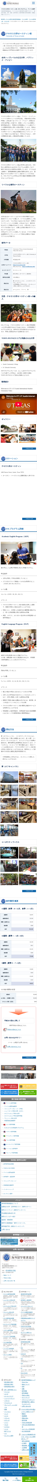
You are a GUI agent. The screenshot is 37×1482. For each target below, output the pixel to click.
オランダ (6, 1420)
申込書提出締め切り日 (8, 1213)
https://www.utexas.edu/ (19, 265)
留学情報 (24, 1391)
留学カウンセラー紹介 (8, 1216)
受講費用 (24, 1416)
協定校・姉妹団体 (7, 1220)
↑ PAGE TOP (29, 448)
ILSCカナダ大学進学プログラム (14, 1128)
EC (21, 1368)
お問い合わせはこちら (14, 1046)
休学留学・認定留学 (9, 1176)
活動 (23, 1389)
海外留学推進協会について (10, 1203)
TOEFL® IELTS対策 (9, 1168)
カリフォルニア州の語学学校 (13, 1116)
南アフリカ (7, 1431)
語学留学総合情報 (8, 1164)
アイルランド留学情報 (12, 1136)
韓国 (5, 1409)
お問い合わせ (6, 1229)
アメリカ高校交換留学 (27, 1312)
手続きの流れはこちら (14, 1029)
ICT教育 (24, 1443)
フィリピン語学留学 (12, 1148)
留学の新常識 (26, 1441)
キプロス (6, 1427)
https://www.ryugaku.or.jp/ (18, 1473)
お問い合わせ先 (26, 1406)
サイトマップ (26, 1397)
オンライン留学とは (26, 1332)
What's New (25, 1382)
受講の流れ (25, 1418)
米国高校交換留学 (9, 1120)
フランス (6, 1418)
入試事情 (24, 1447)
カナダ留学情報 (10, 1124)
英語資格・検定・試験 (28, 1445)
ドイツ (6, 1422)
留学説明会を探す (9, 1386)
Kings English (24, 1373)
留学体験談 (25, 1393)
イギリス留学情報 (11, 1131)
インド (6, 1414)
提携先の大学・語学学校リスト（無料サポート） (17, 1206)
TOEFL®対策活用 (27, 1422)
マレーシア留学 (7, 1354)
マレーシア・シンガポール (10, 1406)
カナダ (6, 1394)
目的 (23, 1386)
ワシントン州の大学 (10, 1118)
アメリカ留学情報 (11, 1103)
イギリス (6, 1400)
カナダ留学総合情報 (8, 1318)
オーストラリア (8, 1396)
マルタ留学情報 (10, 1140)
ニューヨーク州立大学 (14, 1111)
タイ (5, 1433)
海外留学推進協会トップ (28, 1380)
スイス (6, 1416)
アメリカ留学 (25, 19)
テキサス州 (6, 21)
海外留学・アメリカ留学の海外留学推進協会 (11, 19)
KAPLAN (23, 1354)
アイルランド (8, 1403)
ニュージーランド (9, 1398)
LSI (22, 1358)
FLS (22, 1363)
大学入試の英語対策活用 (28, 1426)
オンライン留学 (7, 1193)
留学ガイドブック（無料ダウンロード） (14, 1210)
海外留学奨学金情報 (26, 1294)
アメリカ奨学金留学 (10, 1106)
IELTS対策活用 (26, 1431)
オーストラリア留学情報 (13, 1144)
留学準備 (24, 1420)
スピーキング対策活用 (28, 1429)
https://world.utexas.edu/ (28, 266)
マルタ (6, 1425)
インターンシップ (8, 1189)
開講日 (24, 1414)
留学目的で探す (8, 1384)
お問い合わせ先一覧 (9, 1281)
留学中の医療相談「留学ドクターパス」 (14, 1223)
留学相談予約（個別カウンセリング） (13, 1226)
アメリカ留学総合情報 (9, 1294)
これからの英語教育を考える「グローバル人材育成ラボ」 (28, 1437)
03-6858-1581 (11, 1270)
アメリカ (6, 1392)
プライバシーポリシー (28, 1399)
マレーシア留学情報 (12, 1153)
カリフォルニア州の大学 (12, 1113)
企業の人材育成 (26, 1450)
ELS (22, 1348)
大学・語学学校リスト (10, 1390)
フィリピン (7, 1411)
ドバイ (6, 1429)
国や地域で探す (8, 1382)
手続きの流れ (7, 1278)
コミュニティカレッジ (13, 1108)
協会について (7, 1275)
